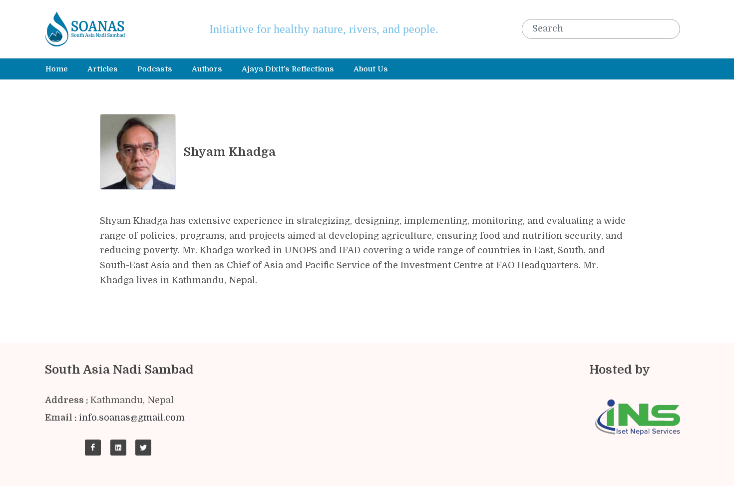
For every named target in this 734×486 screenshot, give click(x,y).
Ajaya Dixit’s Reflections (288, 68)
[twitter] (143, 448)
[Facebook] (93, 448)
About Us (371, 68)
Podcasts (154, 68)
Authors (207, 68)
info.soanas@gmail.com (132, 418)
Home (56, 68)
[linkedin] (118, 448)
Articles (102, 68)
